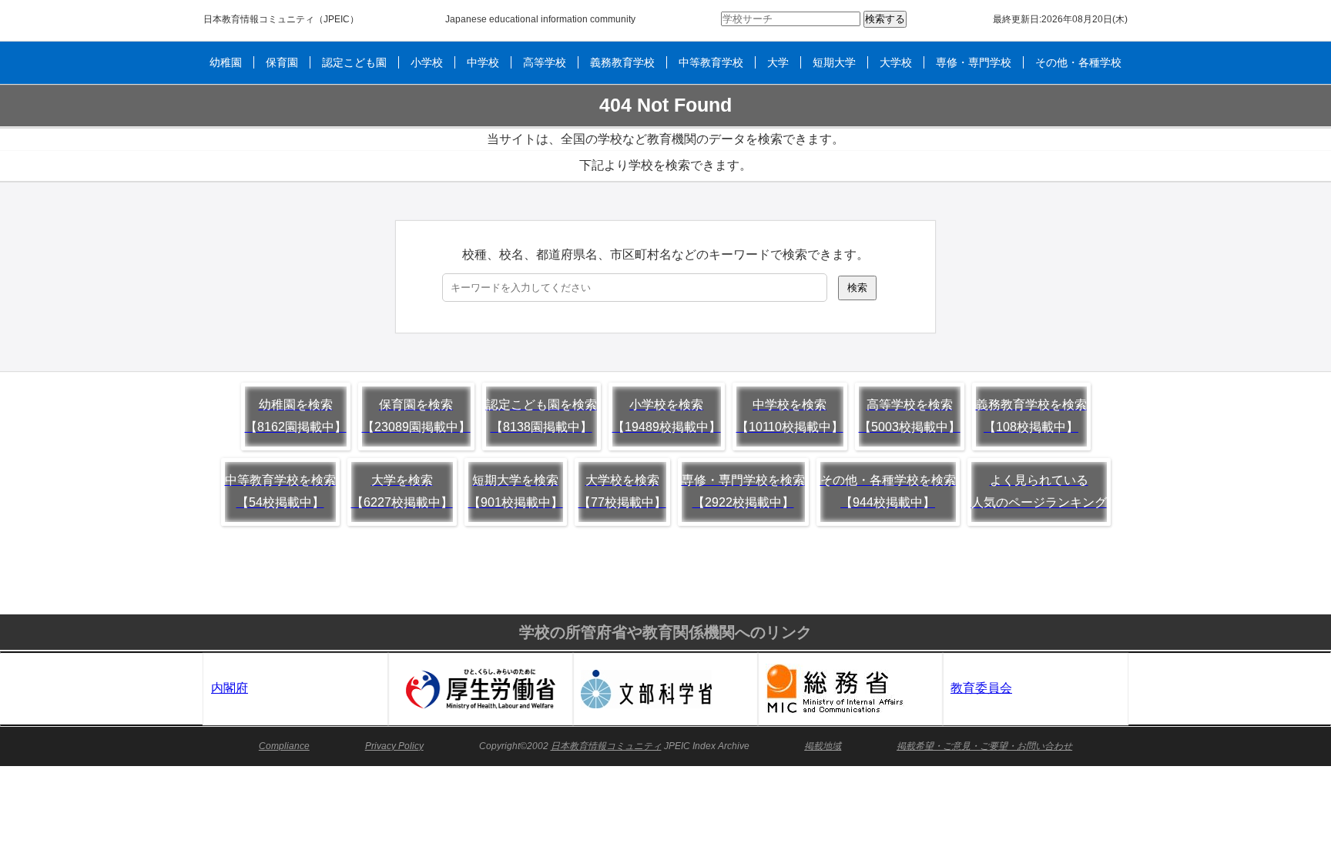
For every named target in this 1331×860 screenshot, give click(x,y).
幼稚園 (226, 62)
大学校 (896, 62)
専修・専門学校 (973, 62)
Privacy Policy (394, 746)
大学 (778, 62)
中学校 (483, 62)
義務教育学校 (622, 62)
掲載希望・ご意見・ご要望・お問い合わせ (984, 746)
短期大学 (834, 62)
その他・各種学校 (1078, 62)
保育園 (282, 62)
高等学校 (544, 62)
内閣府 (229, 687)
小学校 (427, 62)
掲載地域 (822, 746)
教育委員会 (981, 687)
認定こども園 (354, 62)
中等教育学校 (711, 62)
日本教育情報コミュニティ (258, 19)
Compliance (284, 746)
